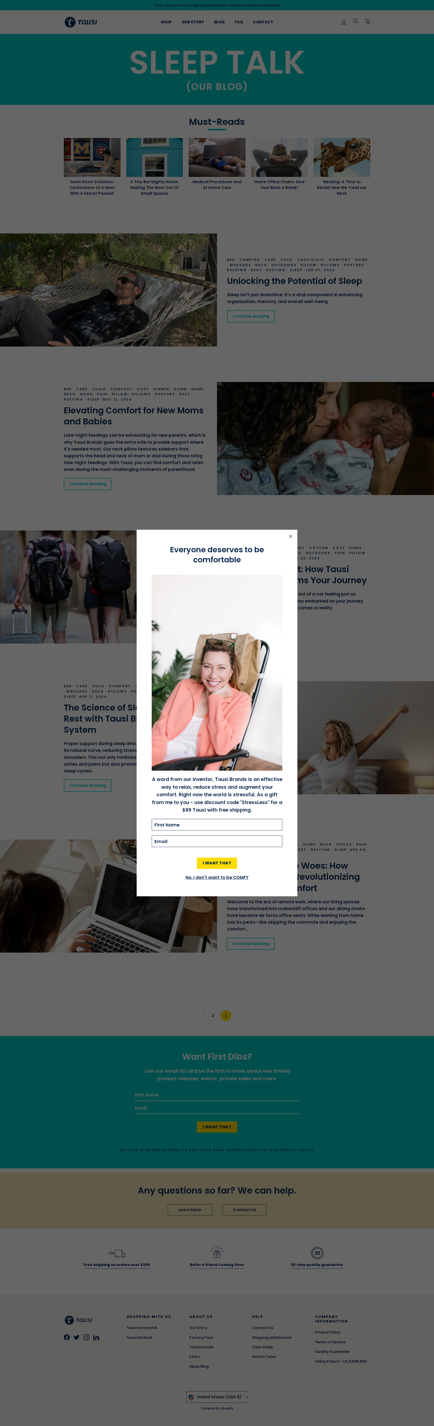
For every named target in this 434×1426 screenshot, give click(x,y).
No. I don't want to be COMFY (217, 877)
